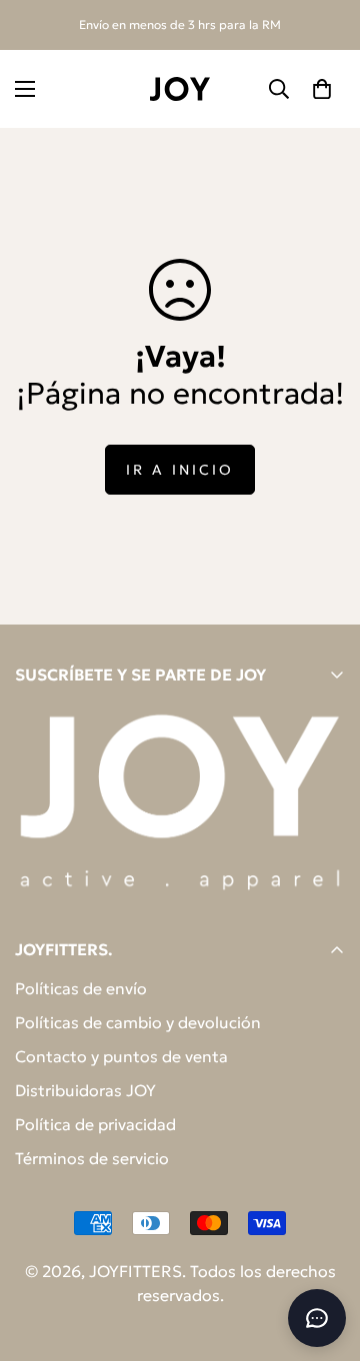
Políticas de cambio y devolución (138, 1022)
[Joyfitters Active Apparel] (180, 88)
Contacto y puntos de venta (121, 1056)
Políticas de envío (81, 988)
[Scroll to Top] (324, 1255)
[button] (322, 89)
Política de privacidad (95, 1124)
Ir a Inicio (180, 470)
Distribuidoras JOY (85, 1090)
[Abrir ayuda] (317, 1318)
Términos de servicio (92, 1158)
